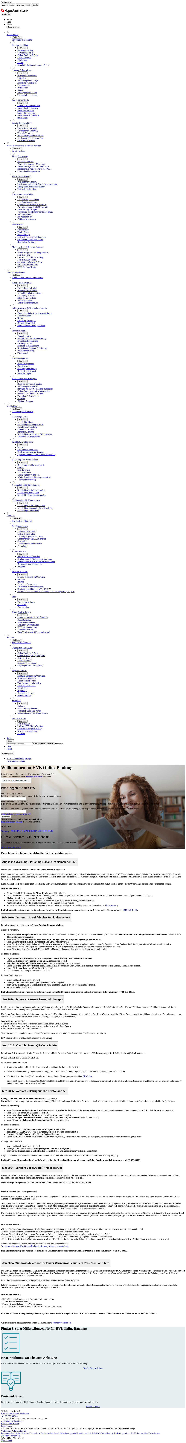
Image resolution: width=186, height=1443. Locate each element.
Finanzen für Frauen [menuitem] (26, 140)
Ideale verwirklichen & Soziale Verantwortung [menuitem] (37, 184)
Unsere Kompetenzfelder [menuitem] (22, 194)
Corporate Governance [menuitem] (27, 584)
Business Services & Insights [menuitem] (24, 378)
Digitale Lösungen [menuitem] (25, 401)
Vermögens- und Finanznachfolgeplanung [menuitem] (35, 212)
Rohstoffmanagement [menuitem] (26, 371)
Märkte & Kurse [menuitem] (19, 718)
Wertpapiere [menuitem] (22, 88)
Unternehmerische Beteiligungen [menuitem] (31, 237)
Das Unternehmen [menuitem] (20, 526)
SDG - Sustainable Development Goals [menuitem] (34, 477)
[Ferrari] (10, 1436)
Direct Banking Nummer (11, 793)
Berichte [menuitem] (21, 579)
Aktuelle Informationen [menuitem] (27, 290)
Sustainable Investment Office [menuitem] (30, 239)
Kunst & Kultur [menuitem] (24, 620)
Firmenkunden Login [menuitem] (16, 761)
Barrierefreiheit (47, 1433)
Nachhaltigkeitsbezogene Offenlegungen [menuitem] (34, 434)
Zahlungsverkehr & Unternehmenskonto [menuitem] (29, 308)
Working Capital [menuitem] (24, 343)
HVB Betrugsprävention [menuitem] (28, 708)
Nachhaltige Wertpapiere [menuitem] (28, 492)
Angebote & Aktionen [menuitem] (26, 83)
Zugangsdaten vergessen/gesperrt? (16, 814)
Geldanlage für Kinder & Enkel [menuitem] (31, 138)
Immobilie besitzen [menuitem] (25, 110)
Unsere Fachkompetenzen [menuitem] (28, 171)
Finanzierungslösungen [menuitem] (27, 209)
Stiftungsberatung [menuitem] (25, 214)
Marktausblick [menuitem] (23, 255)
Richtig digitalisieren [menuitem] (26, 295)
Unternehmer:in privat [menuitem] (26, 189)
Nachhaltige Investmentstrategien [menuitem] (31, 495)
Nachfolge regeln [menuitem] (24, 300)
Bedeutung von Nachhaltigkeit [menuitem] (25, 460)
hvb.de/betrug (112, 905)
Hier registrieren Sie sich (11, 822)
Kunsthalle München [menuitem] (26, 622)
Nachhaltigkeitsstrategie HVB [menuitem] (30, 424)
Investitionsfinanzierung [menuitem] (27, 341)
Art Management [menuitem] (24, 217)
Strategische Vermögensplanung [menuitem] (31, 187)
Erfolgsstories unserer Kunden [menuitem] (30, 452)
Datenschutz (35, 1433)
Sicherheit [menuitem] (16, 700)
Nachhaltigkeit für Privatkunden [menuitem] (25, 485)
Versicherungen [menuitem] (24, 373)
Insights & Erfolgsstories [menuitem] (22, 442)
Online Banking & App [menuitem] (27, 55)
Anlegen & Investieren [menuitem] (21, 70)
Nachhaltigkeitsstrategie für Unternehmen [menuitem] (35, 508)
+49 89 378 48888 (129, 910)
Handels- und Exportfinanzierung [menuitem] (31, 338)
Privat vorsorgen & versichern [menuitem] (30, 135)
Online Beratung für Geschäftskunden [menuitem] (33, 391)
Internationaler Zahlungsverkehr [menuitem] (31, 325)
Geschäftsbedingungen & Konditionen (71, 1433)
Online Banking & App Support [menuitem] (31, 655)
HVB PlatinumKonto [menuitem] (26, 267)
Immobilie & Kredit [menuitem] (20, 100)
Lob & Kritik (94, 1433)
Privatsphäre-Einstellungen (148, 1433)
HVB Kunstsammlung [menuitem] (27, 627)
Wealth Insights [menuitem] (18, 151)
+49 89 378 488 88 (9, 1416)
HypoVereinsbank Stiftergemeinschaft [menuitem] (33, 632)
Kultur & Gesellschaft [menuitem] (21, 612)
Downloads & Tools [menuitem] (26, 693)
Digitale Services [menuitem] (19, 670)
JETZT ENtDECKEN (11, 847)
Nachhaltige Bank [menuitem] (20, 417)
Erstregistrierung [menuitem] (24, 658)
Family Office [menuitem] (23, 232)
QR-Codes (87, 1076)
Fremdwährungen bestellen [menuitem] (29, 683)
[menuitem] (9, 19)
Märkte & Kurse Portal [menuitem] (27, 260)
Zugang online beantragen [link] (12, 1421)
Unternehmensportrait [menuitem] (26, 531)
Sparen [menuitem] (20, 90)
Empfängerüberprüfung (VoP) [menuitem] (30, 665)
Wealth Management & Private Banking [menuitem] (24, 146)
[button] (59, 743)
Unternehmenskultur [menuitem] (26, 534)
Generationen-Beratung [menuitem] (27, 131)
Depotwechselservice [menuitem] (26, 681)
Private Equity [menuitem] (23, 234)
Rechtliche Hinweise (20, 1433)
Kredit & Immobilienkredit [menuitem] (28, 105)
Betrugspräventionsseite (61, 1323)
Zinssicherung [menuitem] (23, 366)
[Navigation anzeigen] (2, 8)
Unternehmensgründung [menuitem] (27, 303)
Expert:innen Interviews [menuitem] (27, 449)
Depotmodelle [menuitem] (23, 85)
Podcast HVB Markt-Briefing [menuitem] (30, 257)
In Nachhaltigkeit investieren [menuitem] (29, 293)
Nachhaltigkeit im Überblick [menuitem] (29, 544)
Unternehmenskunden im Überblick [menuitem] (27, 277)
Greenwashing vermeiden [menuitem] (28, 475)
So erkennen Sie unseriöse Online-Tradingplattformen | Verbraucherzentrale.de (34, 1246)
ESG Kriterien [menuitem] (23, 470)
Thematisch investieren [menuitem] (27, 95)
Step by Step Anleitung (93, 1368)
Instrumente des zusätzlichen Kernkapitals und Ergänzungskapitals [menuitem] (45, 591)
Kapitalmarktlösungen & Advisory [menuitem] (32, 348)
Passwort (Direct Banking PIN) (14, 801)
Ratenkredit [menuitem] (22, 118)
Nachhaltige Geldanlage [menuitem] (27, 80)
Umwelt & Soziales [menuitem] (25, 429)
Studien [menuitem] (20, 467)
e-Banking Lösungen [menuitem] (26, 320)
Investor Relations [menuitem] (20, 571)
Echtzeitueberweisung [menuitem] (26, 663)
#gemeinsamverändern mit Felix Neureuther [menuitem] (36, 454)
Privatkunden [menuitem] (12, 34)
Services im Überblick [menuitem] (21, 642)
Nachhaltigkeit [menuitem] (13, 406)
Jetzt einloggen (8, 5)
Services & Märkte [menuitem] (25, 53)
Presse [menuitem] (14, 597)
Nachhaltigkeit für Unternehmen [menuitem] (26, 500)
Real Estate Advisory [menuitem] (26, 242)
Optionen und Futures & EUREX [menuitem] (31, 204)
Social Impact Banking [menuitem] (27, 427)
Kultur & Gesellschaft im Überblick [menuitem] (32, 617)
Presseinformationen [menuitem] (26, 602)
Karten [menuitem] (20, 62)
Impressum (6, 1433)
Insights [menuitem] (20, 447)
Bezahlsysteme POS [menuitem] (26, 323)
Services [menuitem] (10, 637)
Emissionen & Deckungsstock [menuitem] (30, 587)
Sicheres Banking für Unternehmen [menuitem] (32, 713)
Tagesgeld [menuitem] (21, 78)
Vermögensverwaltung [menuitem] (27, 92)
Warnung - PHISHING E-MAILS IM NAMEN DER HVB (27, 831)
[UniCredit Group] (6, 1440)
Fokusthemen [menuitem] (18, 224)
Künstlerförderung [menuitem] (25, 630)
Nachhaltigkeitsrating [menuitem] (26, 480)
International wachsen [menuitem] (26, 298)
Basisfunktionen (93, 1406)
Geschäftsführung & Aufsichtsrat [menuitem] (31, 539)
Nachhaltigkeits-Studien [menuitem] (27, 386)
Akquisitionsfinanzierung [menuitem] (28, 346)
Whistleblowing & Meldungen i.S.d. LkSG (118, 1433)
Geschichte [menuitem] (22, 541)
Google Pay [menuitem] (22, 688)
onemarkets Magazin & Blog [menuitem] (29, 262)
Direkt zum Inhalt (23, 5)
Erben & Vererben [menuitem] (25, 133)
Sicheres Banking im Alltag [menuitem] (29, 711)
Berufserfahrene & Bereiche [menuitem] (29, 564)
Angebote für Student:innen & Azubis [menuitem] (33, 65)
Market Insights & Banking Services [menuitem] (27, 247)
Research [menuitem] (21, 398)
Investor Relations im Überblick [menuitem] (31, 577)
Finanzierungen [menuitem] (18, 331)
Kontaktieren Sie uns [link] (10, 1423)
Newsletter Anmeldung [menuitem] (27, 731)
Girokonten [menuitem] (22, 60)
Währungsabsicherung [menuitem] (27, 368)
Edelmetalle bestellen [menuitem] (26, 685)
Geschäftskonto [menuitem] (24, 316)
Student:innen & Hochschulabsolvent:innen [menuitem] (36, 561)
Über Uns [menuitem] (11, 515)
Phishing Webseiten (33, 777)
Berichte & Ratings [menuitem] (25, 432)
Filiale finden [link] (6, 1426)
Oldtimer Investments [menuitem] (26, 219)
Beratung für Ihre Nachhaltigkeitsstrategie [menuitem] (35, 389)
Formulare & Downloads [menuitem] (28, 396)
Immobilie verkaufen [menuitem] (26, 113)
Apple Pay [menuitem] (22, 690)
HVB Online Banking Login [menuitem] (19, 758)
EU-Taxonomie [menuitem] (24, 472)
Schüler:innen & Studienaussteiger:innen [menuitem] (34, 559)
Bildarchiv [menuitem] (21, 604)
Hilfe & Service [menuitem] (24, 695)
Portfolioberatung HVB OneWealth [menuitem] (32, 207)
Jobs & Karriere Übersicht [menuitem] (28, 556)
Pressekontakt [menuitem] (23, 607)
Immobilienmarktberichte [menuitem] (28, 115)
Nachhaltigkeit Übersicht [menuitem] (22, 411)
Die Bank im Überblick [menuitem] (22, 521)
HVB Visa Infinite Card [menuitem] (27, 265)
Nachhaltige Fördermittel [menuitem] (28, 510)
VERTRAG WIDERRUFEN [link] (14, 1431)
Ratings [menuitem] (20, 582)
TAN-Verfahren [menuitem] (24, 57)
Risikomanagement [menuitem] (20, 358)
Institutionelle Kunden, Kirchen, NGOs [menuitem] (34, 169)
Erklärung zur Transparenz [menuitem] (28, 437)
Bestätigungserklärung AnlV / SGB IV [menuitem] (34, 589)
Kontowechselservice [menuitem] (26, 678)
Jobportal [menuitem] (21, 566)
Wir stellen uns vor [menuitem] (20, 156)
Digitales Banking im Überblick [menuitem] (31, 676)
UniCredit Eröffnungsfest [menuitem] (28, 625)
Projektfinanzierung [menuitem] (25, 351)
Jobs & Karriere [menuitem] (19, 551)
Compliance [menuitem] (22, 546)
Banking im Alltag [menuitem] (20, 45)
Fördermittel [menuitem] (22, 353)
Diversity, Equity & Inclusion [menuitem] (30, 536)
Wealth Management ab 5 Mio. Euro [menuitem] (33, 166)
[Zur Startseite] (14, 12)
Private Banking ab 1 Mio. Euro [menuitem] (31, 164)
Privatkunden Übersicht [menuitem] (22, 40)
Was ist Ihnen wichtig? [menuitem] (21, 123)
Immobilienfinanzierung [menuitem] (27, 108)
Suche (35, 5)
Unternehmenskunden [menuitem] (16, 272)
